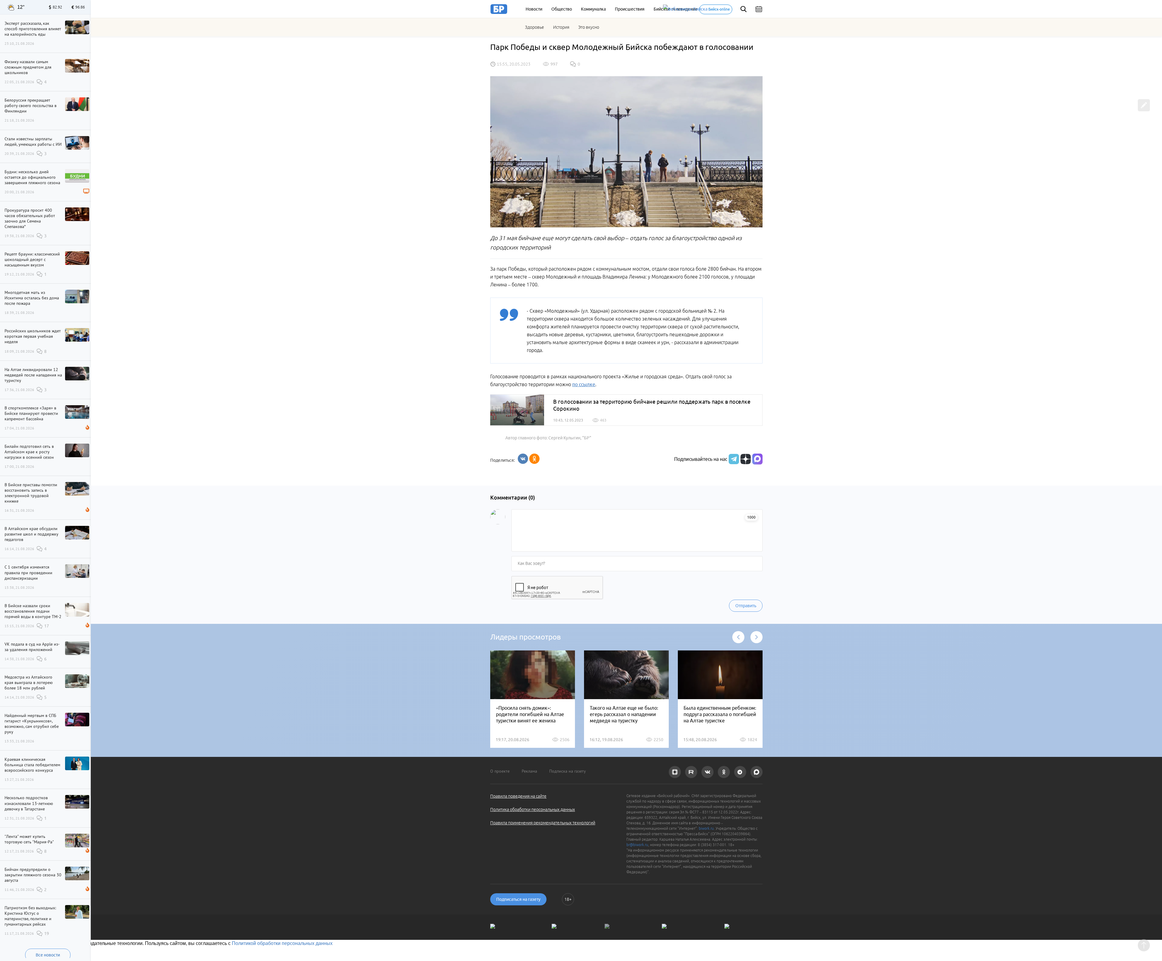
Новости (534, 9)
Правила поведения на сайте (518, 796)
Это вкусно (588, 27)
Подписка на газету (567, 771)
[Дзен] (745, 459)
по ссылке (583, 384)
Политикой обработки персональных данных (282, 943)
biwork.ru (706, 828)
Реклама (529, 771)
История (561, 27)
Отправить (745, 605)
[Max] (757, 459)
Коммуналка (593, 9)
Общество (561, 9)
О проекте (500, 771)
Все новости (48, 955)
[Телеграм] (733, 459)
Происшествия (630, 9)
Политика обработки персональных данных (532, 809)
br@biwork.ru (637, 845)
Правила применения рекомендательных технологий (542, 822)
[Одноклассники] (534, 459)
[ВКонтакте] (523, 459)
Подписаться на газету (518, 899)
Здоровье (534, 27)
